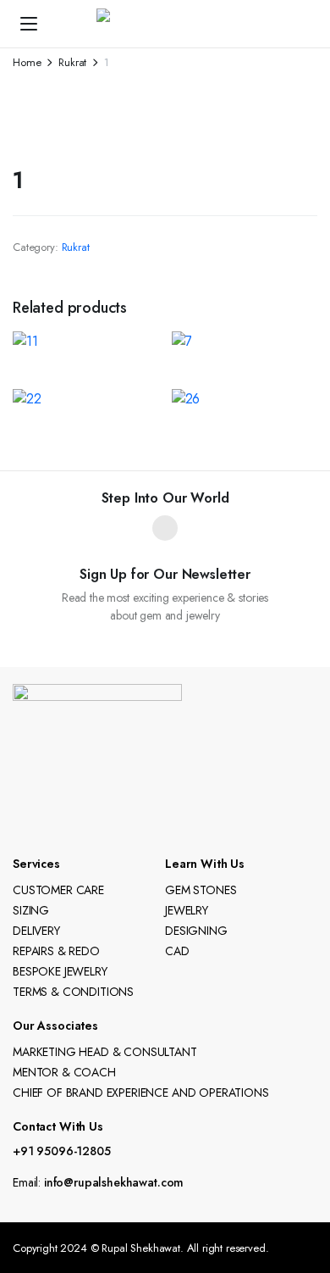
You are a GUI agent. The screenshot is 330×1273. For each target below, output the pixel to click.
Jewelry (186, 910)
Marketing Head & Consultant (105, 1051)
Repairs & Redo (56, 950)
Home (27, 62)
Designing (196, 930)
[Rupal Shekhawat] (181, 23)
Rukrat (72, 62)
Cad (177, 950)
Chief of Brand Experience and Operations (141, 1092)
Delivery (36, 930)
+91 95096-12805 (62, 1150)
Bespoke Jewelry (60, 971)
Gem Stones (200, 889)
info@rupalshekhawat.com (114, 1182)
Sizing (31, 910)
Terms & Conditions (73, 991)
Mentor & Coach (64, 1072)
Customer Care (58, 889)
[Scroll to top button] (303, 1197)
